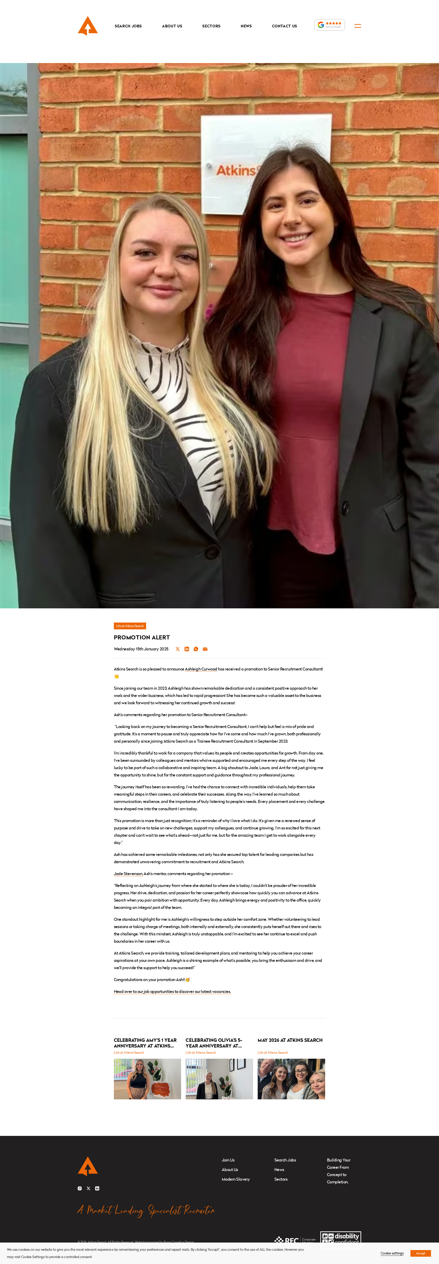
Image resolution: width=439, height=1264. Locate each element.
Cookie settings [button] (392, 1253)
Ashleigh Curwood (201, 669)
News (246, 26)
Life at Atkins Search (130, 626)
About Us (172, 26)
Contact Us (284, 26)
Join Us (228, 1160)
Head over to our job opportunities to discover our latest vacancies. (172, 991)
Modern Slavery (236, 1179)
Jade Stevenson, (128, 873)
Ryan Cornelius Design (179, 1242)
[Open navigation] (357, 26)
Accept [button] (420, 1253)
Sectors (211, 26)
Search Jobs (128, 26)
